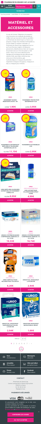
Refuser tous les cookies (23, 409)
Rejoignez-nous (20, 389)
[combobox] (23, 6)
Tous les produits (5, 14)
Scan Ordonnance (10, 6)
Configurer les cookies (20, 414)
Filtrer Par (20, 11)
